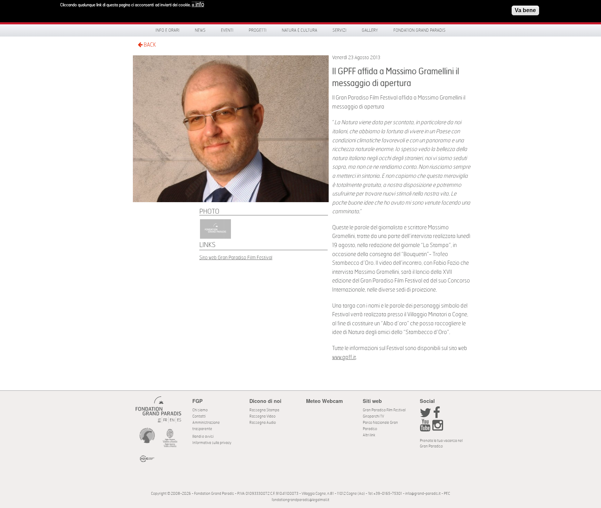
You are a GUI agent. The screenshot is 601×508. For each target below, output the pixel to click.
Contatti (199, 416)
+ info (198, 4)
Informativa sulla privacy (211, 443)
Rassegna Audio (262, 422)
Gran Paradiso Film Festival (384, 410)
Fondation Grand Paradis (419, 30)
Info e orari (167, 30)
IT (159, 420)
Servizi (339, 30)
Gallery (370, 30)
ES (179, 420)
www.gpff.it (344, 357)
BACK (149, 45)
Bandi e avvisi (203, 436)
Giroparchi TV (373, 416)
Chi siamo (200, 410)
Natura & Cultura (299, 30)
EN (172, 420)
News (200, 30)
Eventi (227, 30)
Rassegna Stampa (264, 410)
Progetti (257, 30)
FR (165, 420)
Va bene (525, 10)
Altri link (369, 435)
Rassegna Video (262, 416)
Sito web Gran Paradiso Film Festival (235, 257)
